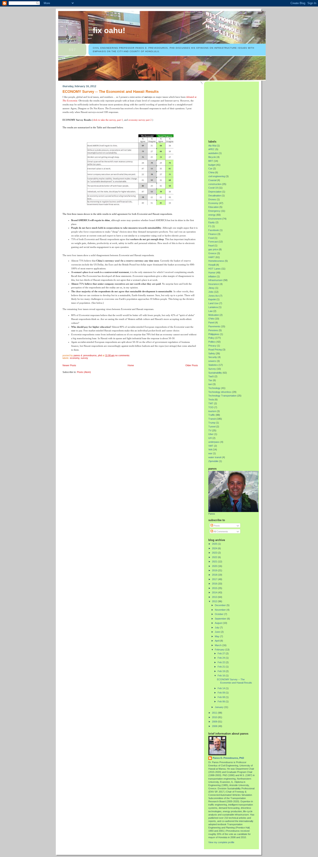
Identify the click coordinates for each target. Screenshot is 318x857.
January (219, 707)
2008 (215, 726)
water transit (214, 457)
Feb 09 (222, 692)
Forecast (213, 241)
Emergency (214, 211)
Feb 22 (222, 662)
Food (211, 238)
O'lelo (211, 318)
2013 (215, 597)
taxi (210, 384)
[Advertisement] (235, 109)
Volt (210, 449)
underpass (214, 442)
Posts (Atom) (84, 372)
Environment (215, 218)
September (221, 618)
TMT (210, 403)
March (218, 645)
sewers (212, 361)
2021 (215, 561)
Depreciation (215, 191)
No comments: (123, 355)
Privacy (212, 345)
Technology (214, 388)
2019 (215, 570)
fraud (211, 245)
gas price (213, 249)
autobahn (213, 153)
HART (211, 257)
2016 (215, 583)
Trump (211, 422)
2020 (215, 566)
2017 (215, 579)
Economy (74, 358)
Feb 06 (222, 701)
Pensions (213, 330)
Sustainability (215, 372)
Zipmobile (213, 461)
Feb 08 (222, 697)
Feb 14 (222, 688)
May (217, 636)
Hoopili (211, 264)
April (217, 640)
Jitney (211, 288)
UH (210, 438)
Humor (211, 272)
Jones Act (213, 295)
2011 (215, 712)
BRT (210, 161)
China (211, 172)
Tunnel (211, 426)
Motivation (213, 315)
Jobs (211, 291)
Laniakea (213, 307)
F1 (209, 226)
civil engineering (216, 176)
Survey (84, 358)
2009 (215, 721)
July (217, 627)
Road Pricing (215, 349)
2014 (215, 592)
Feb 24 (222, 657)
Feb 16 (222, 675)
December (220, 605)
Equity (211, 222)
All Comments (220, 531)
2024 (215, 548)
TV (209, 430)
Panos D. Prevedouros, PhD (228, 758)
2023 (215, 552)
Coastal (212, 180)
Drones (212, 199)
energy (212, 214)
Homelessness (216, 261)
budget (211, 165)
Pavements (214, 326)
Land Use (213, 303)
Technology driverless (219, 392)
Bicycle (212, 157)
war (210, 453)
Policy (211, 338)
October (219, 614)
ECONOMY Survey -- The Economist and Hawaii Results (111, 92)
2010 (215, 717)
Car (210, 168)
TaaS (211, 376)
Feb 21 (222, 666)
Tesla (211, 399)
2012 (215, 601)
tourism (212, 411)
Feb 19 (222, 671)
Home (131, 365)
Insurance (213, 284)
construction (214, 184)
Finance (212, 234)
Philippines (213, 334)
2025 (215, 543)
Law (210, 311)
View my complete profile (221, 842)
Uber (211, 434)
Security (212, 357)
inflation (212, 276)
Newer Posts (69, 365)
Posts (216, 525)
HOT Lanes (214, 268)
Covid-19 (213, 187)
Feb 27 (222, 653)
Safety (211, 353)
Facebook (213, 230)
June (218, 632)
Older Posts (191, 365)
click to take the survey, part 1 (108, 120)
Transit (212, 418)
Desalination (214, 195)
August (219, 623)
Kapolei (212, 299)
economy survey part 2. (140, 120)
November (220, 609)
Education (213, 207)
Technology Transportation (222, 395)
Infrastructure (215, 280)
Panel (211, 322)
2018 (215, 574)
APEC (211, 149)
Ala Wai (212, 145)
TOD (211, 407)
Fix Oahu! (109, 30)
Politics (212, 341)
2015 (215, 588)
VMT (210, 446)
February (220, 649)
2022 (215, 557)
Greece (212, 253)
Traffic (211, 415)
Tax (210, 380)
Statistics (213, 365)
